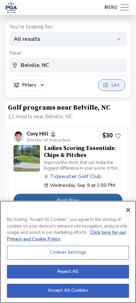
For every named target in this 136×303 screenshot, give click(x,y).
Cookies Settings (68, 252)
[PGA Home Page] (11, 8)
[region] (68, 252)
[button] (68, 169)
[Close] (128, 210)
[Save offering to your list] (117, 136)
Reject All (67, 272)
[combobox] (68, 65)
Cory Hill (38, 134)
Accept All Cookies (68, 290)
